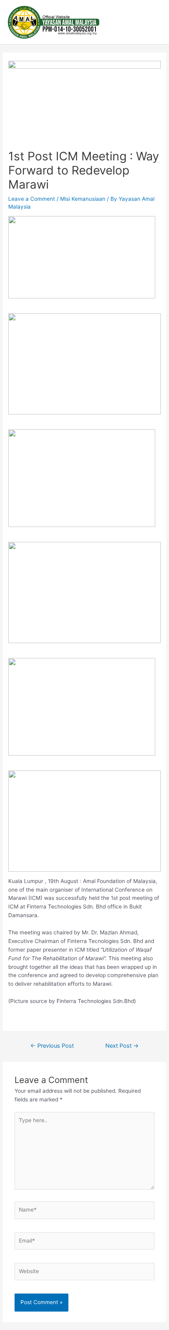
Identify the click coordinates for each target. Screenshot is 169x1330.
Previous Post (52, 1045)
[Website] (85, 1273)
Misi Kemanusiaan (82, 199)
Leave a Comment (31, 199)
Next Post (122, 1045)
